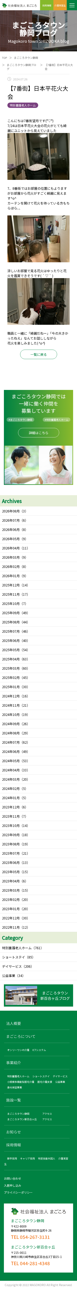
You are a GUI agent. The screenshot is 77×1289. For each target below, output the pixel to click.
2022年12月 (11, 918)
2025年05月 (11, 649)
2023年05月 (11, 871)
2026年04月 (11, 548)
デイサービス (12, 966)
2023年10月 (11, 825)
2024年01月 (11, 797)
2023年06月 (11, 862)
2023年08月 (11, 844)
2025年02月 (11, 677)
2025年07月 (11, 631)
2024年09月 (11, 723)
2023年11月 (11, 816)
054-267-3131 (35, 1237)
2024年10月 (11, 714)
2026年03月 (11, 557)
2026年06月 (11, 529)
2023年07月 (11, 853)
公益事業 (8, 975)
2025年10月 (11, 603)
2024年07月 (11, 742)
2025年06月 (11, 640)
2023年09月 (11, 834)
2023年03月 (11, 890)
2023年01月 (11, 908)
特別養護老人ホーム (17, 947)
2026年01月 (11, 575)
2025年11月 (11, 594)
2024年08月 (11, 733)
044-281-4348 (35, 1263)
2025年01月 (11, 686)
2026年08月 (11, 511)
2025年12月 (11, 585)
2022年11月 (11, 927)
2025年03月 (11, 668)
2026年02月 (11, 566)
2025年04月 (11, 659)
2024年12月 (11, 696)
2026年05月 (11, 538)
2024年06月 (11, 751)
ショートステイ (13, 957)
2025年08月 (11, 622)
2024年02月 (11, 788)
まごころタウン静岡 (26, 58)
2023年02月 (11, 899)
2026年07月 (11, 520)
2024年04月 (11, 770)
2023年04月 (11, 881)
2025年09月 (11, 612)
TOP (4, 58)
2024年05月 (11, 760)
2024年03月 (11, 779)
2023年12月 (11, 807)
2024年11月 (11, 705)
